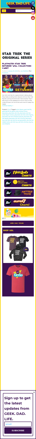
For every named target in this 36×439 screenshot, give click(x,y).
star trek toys (14, 122)
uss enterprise (6, 124)
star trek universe (23, 122)
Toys (9, 109)
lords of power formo (21, 111)
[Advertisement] (18, 32)
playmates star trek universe (17, 118)
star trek (7, 120)
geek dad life (27, 109)
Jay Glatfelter (24, 71)
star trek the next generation (18, 120)
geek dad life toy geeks (8, 111)
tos (32, 122)
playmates (5, 113)
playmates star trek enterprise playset (12, 116)
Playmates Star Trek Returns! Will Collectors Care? (16, 66)
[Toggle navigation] (4, 10)
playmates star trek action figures (23, 115)
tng (29, 122)
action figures (20, 109)
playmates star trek (14, 113)
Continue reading (7, 105)
